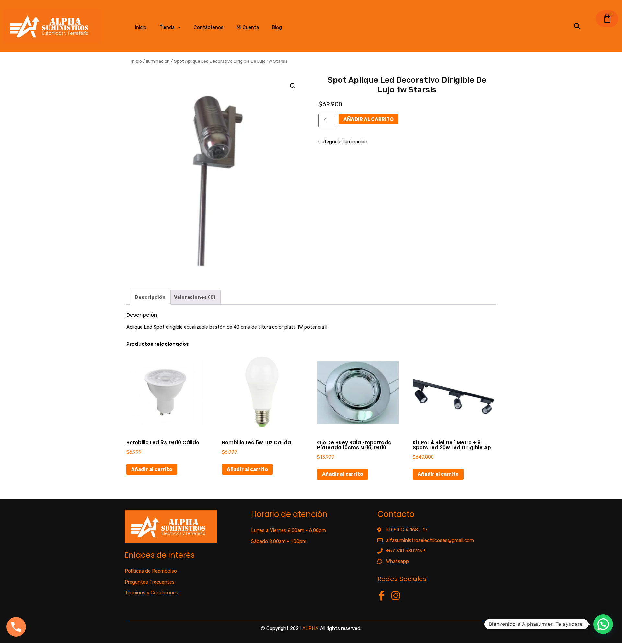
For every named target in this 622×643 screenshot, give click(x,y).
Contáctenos (209, 27)
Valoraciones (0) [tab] (194, 297)
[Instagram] (395, 596)
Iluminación (158, 61)
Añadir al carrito (368, 119)
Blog (277, 27)
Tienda (167, 27)
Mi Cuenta (247, 27)
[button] (293, 86)
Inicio (140, 27)
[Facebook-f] (381, 596)
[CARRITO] (607, 18)
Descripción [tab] (150, 297)
